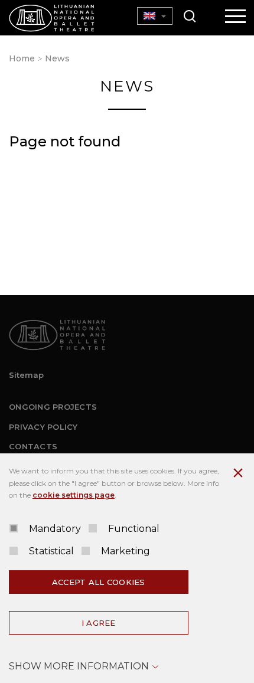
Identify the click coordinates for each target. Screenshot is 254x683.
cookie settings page (73, 495)
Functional (133, 528)
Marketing (125, 551)
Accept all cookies (98, 582)
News (57, 58)
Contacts (33, 446)
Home (22, 58)
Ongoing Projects (53, 406)
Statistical (51, 551)
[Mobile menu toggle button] (235, 17)
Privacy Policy (43, 427)
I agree (99, 623)
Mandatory (55, 528)
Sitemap (26, 375)
